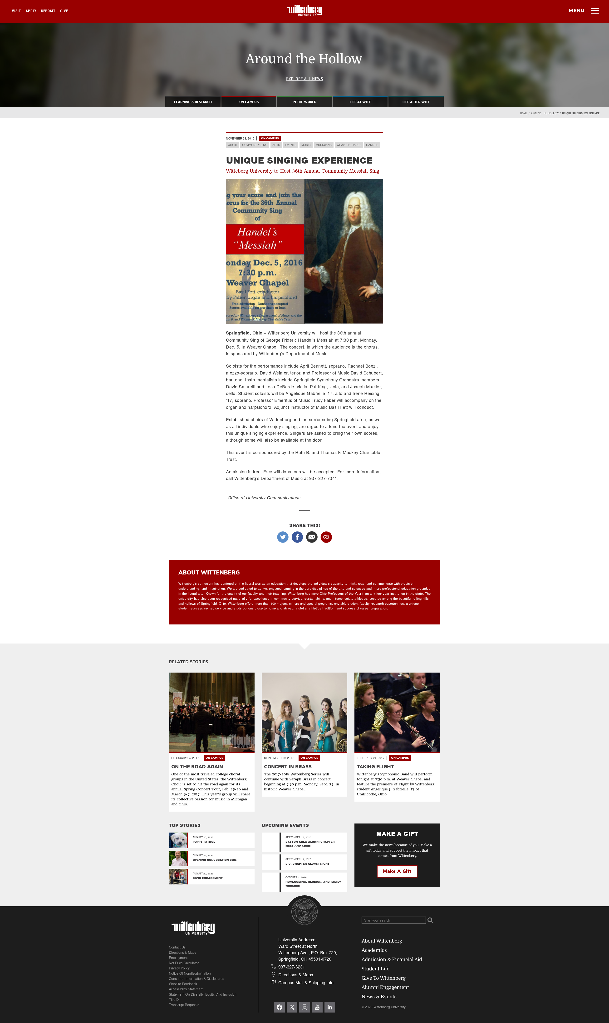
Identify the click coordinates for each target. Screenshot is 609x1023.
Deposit (48, 11)
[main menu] (595, 11)
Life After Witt (416, 102)
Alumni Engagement (385, 987)
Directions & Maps (182, 952)
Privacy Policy (179, 968)
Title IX (174, 999)
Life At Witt (360, 102)
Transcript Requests (184, 1004)
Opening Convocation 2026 (214, 860)
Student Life (375, 969)
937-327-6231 (291, 966)
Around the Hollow (545, 113)
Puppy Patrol (204, 841)
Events (290, 145)
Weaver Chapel (349, 145)
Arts (276, 145)
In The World (304, 102)
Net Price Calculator (184, 962)
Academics (374, 950)
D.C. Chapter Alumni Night (307, 863)
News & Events (379, 996)
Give (64, 11)
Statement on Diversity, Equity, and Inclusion (202, 994)
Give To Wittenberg (384, 978)
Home (523, 113)
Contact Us (177, 947)
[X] (292, 1007)
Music (306, 145)
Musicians (324, 145)
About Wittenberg (382, 941)
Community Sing (254, 145)
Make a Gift (397, 871)
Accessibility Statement (186, 989)
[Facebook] (279, 1007)
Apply (31, 11)
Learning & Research (193, 102)
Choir (232, 145)
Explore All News (304, 78)
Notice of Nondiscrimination (190, 973)
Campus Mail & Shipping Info (306, 982)
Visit (16, 11)
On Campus (249, 102)
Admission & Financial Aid (392, 959)
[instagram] (304, 1007)
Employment (178, 957)
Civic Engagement (208, 878)
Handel (372, 145)
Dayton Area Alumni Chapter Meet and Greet (310, 843)
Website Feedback (183, 983)
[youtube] (317, 1007)
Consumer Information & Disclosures (196, 978)
